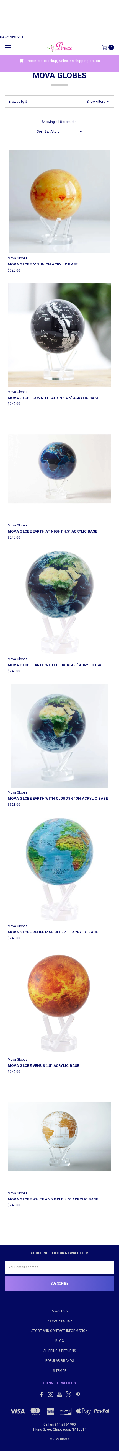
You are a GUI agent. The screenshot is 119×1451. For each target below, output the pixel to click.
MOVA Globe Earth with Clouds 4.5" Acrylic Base (56, 665)
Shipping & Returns (59, 1351)
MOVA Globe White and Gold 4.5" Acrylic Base (53, 1199)
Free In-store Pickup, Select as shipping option (62, 61)
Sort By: (43, 131)
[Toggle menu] (7, 47)
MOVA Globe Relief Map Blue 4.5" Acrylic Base (53, 932)
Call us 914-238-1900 (59, 1424)
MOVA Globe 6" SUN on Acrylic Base (42, 264)
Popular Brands (59, 1361)
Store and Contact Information (59, 1331)
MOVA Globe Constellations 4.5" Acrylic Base (53, 398)
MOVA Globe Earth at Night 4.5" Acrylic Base (52, 531)
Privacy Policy (59, 1321)
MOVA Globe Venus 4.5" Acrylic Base (43, 1065)
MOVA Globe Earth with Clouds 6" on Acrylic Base (58, 798)
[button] (59, 101)
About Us (59, 1311)
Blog (59, 1341)
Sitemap (59, 1371)
